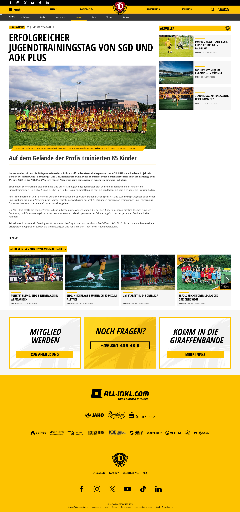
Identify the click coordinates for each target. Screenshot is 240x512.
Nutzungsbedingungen (143, 507)
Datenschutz (126, 507)
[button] (212, 9)
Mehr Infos (195, 354)
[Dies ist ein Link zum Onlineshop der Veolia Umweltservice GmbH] (173, 432)
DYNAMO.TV (86, 9)
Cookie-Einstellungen (164, 507)
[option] (36, 280)
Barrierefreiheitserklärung (78, 507)
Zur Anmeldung (45, 354)
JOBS (145, 473)
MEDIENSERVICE (131, 473)
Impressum (96, 507)
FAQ (106, 507)
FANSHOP (114, 473)
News (53, 9)
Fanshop (187, 9)
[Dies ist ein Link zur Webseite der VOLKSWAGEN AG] (187, 432)
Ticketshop (153, 9)
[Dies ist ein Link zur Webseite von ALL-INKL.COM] (120, 394)
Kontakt (114, 507)
